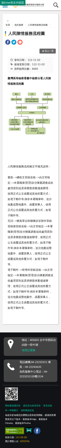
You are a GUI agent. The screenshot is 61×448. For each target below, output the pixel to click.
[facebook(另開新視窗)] (37, 431)
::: (7, 21)
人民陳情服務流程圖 (38, 25)
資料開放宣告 (27, 410)
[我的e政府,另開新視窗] (29, 431)
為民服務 (18, 25)
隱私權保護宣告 (13, 406)
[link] (7, 43)
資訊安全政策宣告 (32, 406)
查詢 (56, 5)
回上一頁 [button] (49, 51)
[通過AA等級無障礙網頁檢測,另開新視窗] (14, 431)
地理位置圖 (28, 350)
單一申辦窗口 (11, 410)
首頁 (8, 25)
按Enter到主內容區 (12, 2)
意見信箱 (47, 406)
